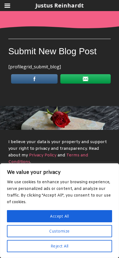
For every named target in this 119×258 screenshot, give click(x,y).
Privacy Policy (42, 155)
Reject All (60, 246)
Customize (59, 231)
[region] (59, 210)
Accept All (59, 216)
